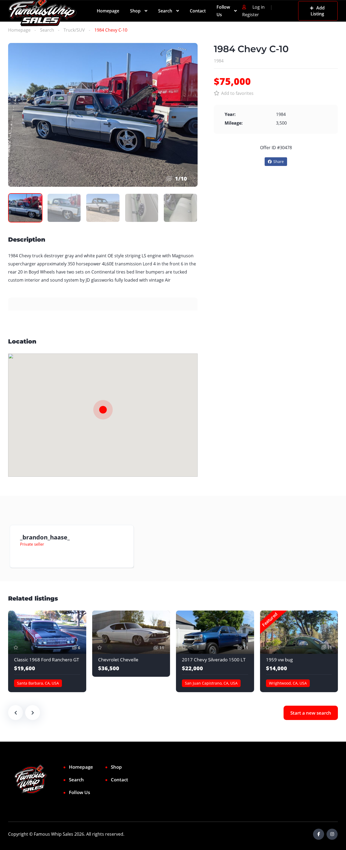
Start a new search (310, 713)
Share (278, 161)
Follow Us (223, 11)
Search (165, 11)
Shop (135, 11)
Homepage (108, 11)
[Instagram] (332, 834)
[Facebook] (318, 834)
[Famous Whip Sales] (42, 11)
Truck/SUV (74, 30)
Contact (198, 11)
